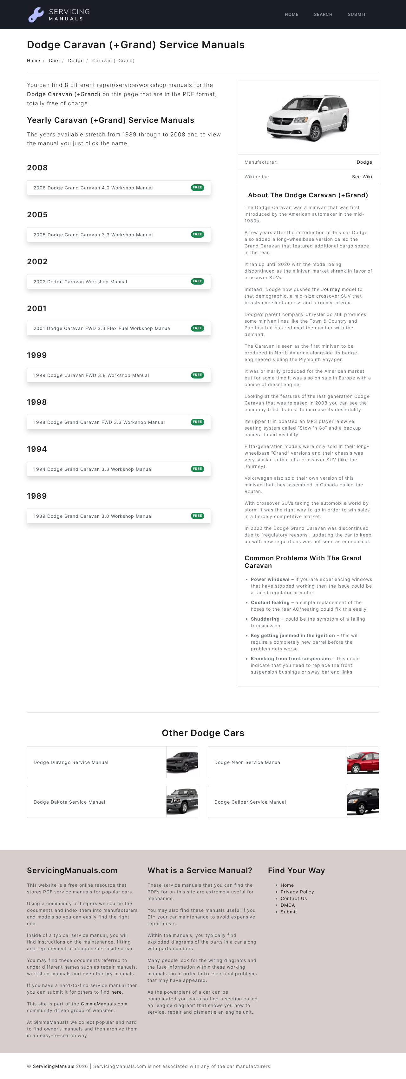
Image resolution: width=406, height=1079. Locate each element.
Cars (54, 60)
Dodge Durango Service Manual (71, 762)
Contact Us (294, 898)
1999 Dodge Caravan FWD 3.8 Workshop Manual (118, 375)
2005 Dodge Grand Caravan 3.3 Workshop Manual (118, 234)
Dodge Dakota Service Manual (69, 802)
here (116, 992)
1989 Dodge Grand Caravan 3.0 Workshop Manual (118, 516)
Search (323, 14)
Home (292, 14)
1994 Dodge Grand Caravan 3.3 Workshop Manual (118, 469)
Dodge (76, 60)
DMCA (288, 905)
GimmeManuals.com (104, 1003)
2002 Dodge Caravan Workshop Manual (118, 281)
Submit (357, 14)
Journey (330, 289)
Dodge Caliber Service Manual (250, 802)
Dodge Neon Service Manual (248, 762)
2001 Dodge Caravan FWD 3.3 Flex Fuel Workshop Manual (118, 328)
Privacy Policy (297, 891)
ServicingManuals (54, 1066)
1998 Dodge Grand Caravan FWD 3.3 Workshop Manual (118, 422)
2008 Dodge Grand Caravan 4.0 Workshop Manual (118, 187)
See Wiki (362, 176)
